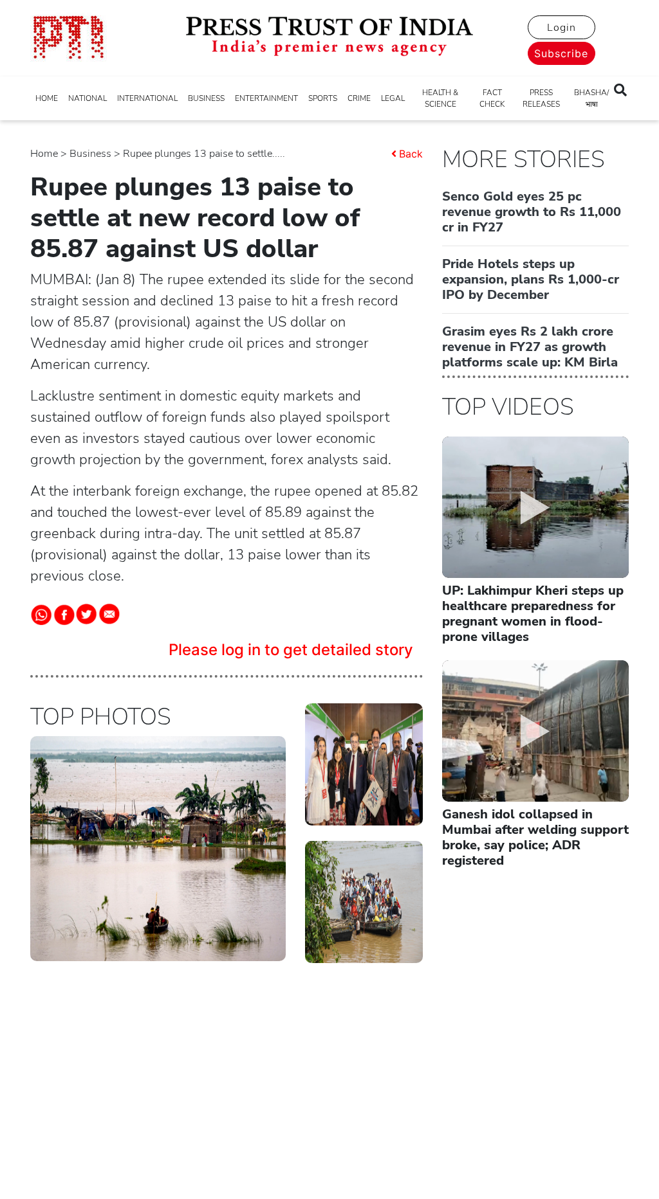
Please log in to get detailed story (291, 649)
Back (411, 153)
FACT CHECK (492, 98)
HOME (46, 98)
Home (44, 154)
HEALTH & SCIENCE (440, 98)
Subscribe (561, 53)
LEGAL (393, 98)
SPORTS (322, 98)
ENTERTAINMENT (266, 98)
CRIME (359, 98)
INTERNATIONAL (147, 98)
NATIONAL (87, 98)
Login (561, 28)
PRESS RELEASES (541, 98)
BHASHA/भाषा (591, 98)
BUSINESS (206, 98)
